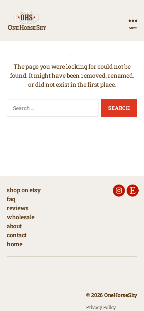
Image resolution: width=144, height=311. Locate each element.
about (14, 226)
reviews (17, 208)
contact (16, 235)
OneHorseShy (120, 294)
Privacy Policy (101, 307)
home (14, 244)
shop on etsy (24, 190)
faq (11, 199)
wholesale (20, 217)
